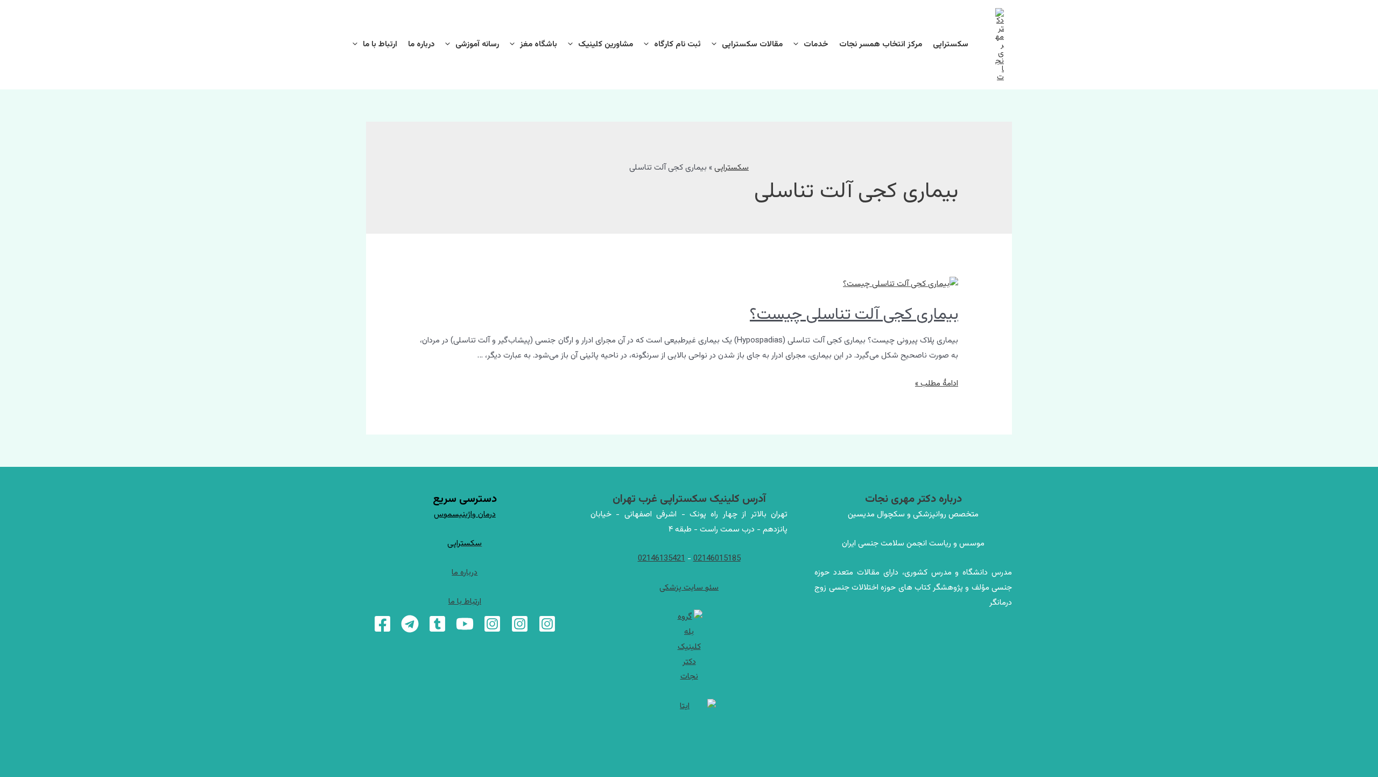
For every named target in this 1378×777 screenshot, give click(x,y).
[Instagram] (547, 624)
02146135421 (661, 558)
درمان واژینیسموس (465, 514)
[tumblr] (437, 624)
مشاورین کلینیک (605, 44)
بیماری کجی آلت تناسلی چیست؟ (854, 314)
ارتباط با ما (380, 44)
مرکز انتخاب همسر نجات (880, 44)
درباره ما (421, 44)
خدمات (816, 44)
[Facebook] (382, 624)
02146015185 (717, 558)
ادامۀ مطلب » (936, 383)
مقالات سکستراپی (752, 44)
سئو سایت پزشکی (689, 588)
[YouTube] (465, 624)
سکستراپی (950, 44)
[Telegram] (410, 624)
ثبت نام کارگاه (677, 44)
